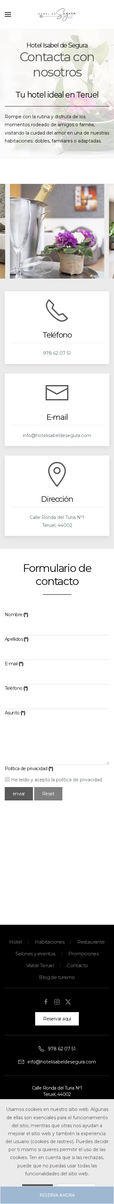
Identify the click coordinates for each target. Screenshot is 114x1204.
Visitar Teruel (40, 965)
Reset (48, 794)
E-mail (14, 664)
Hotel (15, 942)
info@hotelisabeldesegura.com (57, 435)
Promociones (83, 954)
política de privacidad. (79, 780)
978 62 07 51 (57, 353)
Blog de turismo (57, 977)
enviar (19, 794)
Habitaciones (49, 942)
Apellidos (16, 639)
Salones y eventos (35, 954)
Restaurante (90, 942)
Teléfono (16, 688)
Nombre (16, 614)
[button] (8, 14)
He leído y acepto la (56, 780)
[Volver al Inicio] (57, 14)
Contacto (77, 965)
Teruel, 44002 (57, 525)
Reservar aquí (57, 1019)
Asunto (15, 713)
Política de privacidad (29, 768)
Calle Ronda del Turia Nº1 (57, 517)
